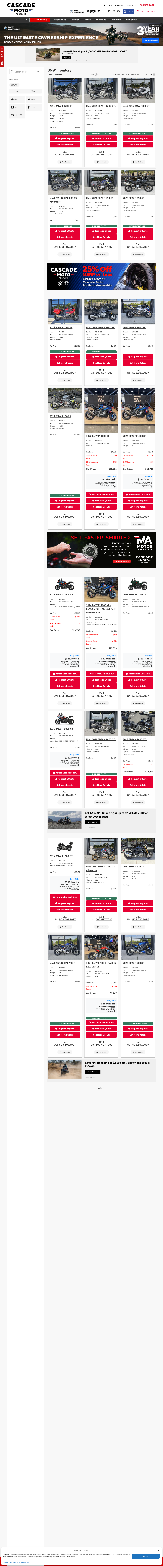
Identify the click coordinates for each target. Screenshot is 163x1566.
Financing (101, 20)
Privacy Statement (22, 1562)
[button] (158, 1550)
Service (75, 20)
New (17, 91)
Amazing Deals (39, 20)
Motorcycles (59, 20)
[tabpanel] (81, 34)
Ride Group (131, 20)
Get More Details (64, 144)
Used (33, 91)
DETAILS (68, 58)
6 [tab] (89, 60)
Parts (88, 20)
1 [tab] (81, 44)
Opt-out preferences (9, 1562)
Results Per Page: (118, 74)
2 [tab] (76, 60)
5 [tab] (86, 60)
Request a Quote (65, 138)
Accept (145, 1556)
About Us (116, 20)
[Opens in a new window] (109, 11)
